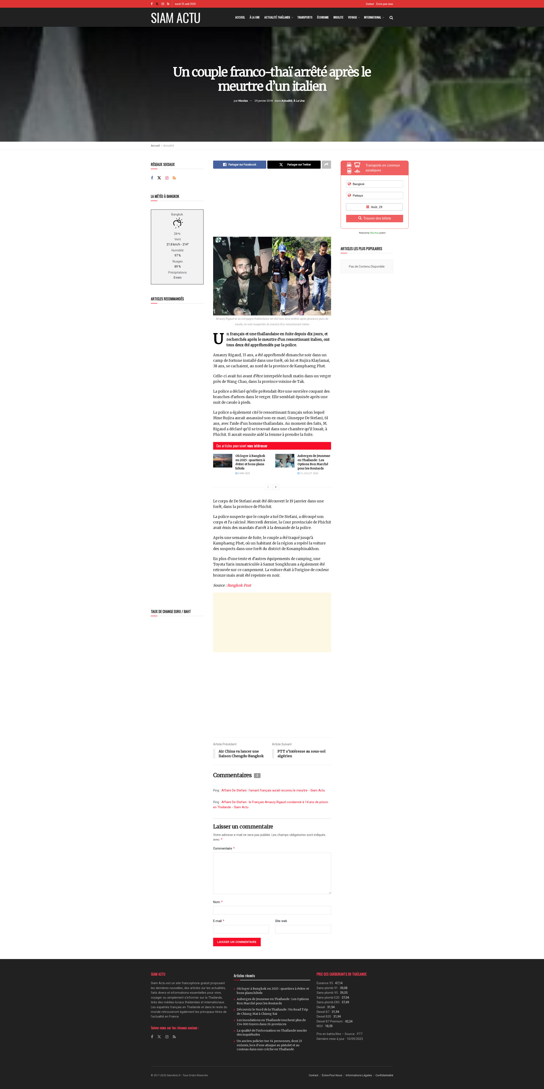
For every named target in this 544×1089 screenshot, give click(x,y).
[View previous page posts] (268, 487)
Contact (370, 4)
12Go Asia (374, 233)
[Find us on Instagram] (163, 4)
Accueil (240, 17)
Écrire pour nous (384, 4)
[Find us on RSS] (168, 4)
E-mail (219, 921)
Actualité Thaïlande (277, 17)
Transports (304, 17)
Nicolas (243, 100)
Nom (218, 902)
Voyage (352, 17)
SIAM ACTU (175, 17)
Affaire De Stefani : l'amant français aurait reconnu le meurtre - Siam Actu (273, 790)
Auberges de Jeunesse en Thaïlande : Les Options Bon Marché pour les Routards (314, 462)
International (372, 17)
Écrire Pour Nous (332, 1075)
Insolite (338, 17)
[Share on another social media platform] (326, 165)
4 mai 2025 (243, 473)
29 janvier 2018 (264, 100)
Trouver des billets (377, 218)
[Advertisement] (272, 206)
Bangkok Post (239, 585)
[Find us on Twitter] (157, 4)
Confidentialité (384, 1075)
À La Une (255, 17)
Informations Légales (359, 1075)
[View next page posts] (276, 487)
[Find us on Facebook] (152, 4)
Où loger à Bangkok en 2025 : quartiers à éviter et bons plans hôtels (250, 462)
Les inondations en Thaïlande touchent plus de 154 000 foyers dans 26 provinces (271, 1022)
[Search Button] (391, 17)
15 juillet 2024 (308, 473)
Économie (323, 17)
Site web (281, 921)
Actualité (286, 100)
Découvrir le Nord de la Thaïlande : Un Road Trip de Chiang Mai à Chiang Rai (272, 1012)
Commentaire (224, 848)
